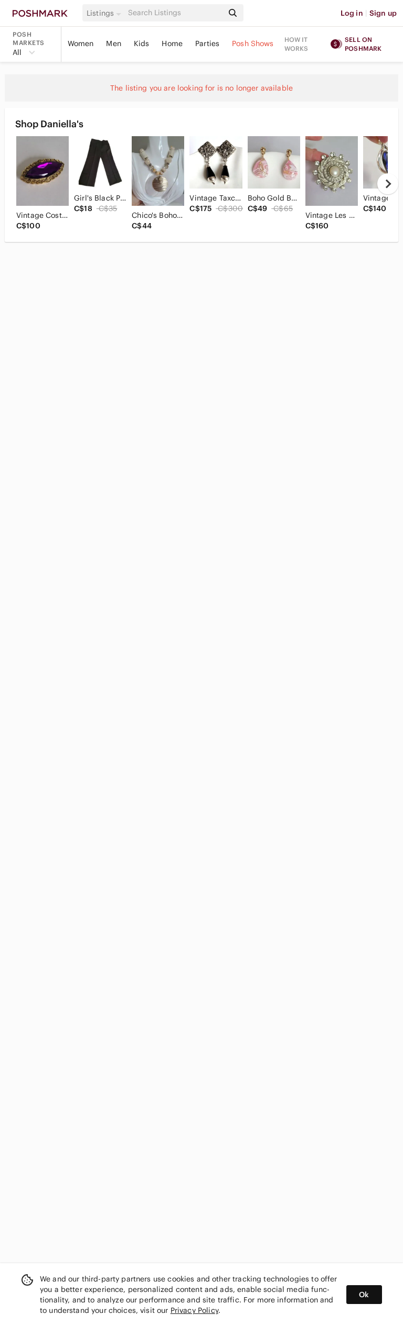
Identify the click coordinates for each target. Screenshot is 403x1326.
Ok (364, 1294)
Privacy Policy (194, 1310)
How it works (296, 44)
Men (113, 43)
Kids (142, 43)
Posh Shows (253, 43)
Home (172, 43)
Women (81, 43)
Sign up (383, 13)
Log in (352, 13)
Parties (207, 43)
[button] (105, 13)
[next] (387, 183)
